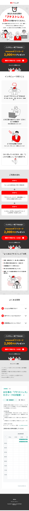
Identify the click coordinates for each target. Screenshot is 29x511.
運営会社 (14, 499)
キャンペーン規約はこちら (14, 65)
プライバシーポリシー (14, 501)
